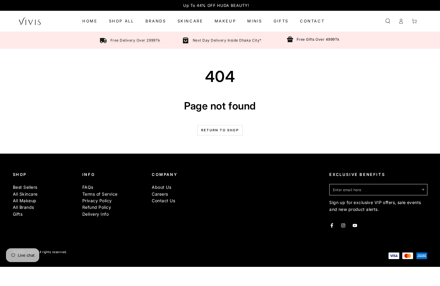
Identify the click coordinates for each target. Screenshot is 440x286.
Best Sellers (25, 187)
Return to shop (220, 130)
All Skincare (25, 194)
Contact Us (163, 200)
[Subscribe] (424, 189)
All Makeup (25, 200)
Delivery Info (95, 214)
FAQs (87, 187)
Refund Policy (96, 207)
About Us (161, 187)
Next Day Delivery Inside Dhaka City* (227, 40)
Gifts (18, 214)
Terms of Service (100, 194)
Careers (160, 194)
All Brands (23, 207)
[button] (388, 21)
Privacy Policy (97, 200)
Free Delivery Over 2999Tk (135, 40)
